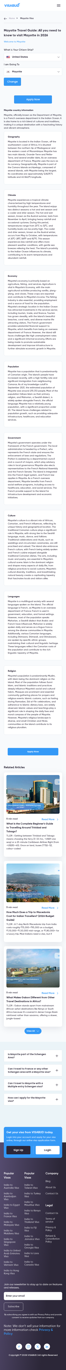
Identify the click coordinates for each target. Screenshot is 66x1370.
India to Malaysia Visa (11, 1223)
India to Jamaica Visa (32, 1237)
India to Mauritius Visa (32, 1203)
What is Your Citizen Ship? (18, 50)
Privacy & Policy (50, 1229)
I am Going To (11, 64)
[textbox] (33, 57)
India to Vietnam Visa (11, 1263)
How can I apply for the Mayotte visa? (26, 1099)
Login (47, 1150)
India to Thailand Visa (31, 1220)
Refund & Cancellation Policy (52, 1239)
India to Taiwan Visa (31, 1186)
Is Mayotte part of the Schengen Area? (27, 1056)
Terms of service (50, 1220)
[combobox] (33, 57)
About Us (50, 1187)
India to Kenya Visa (32, 1212)
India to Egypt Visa (12, 1206)
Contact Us (51, 1193)
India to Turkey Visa (32, 1195)
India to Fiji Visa (30, 1229)
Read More (48, 819)
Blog (47, 1181)
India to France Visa (10, 1215)
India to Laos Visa (31, 1254)
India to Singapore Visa (10, 1242)
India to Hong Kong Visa (11, 1272)
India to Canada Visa (31, 1263)
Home (12, 18)
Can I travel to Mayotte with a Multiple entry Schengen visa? (25, 1085)
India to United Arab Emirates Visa (12, 1253)
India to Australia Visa (11, 1186)
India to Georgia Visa (31, 1246)
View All (31, 1030)
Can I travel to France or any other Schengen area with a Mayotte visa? (29, 1070)
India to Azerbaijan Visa (10, 1196)
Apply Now (33, 751)
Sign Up (18, 1150)
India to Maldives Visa (11, 1232)
